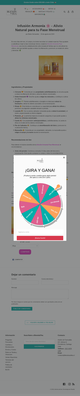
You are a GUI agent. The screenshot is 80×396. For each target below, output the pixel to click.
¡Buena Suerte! (40, 238)
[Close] (64, 157)
